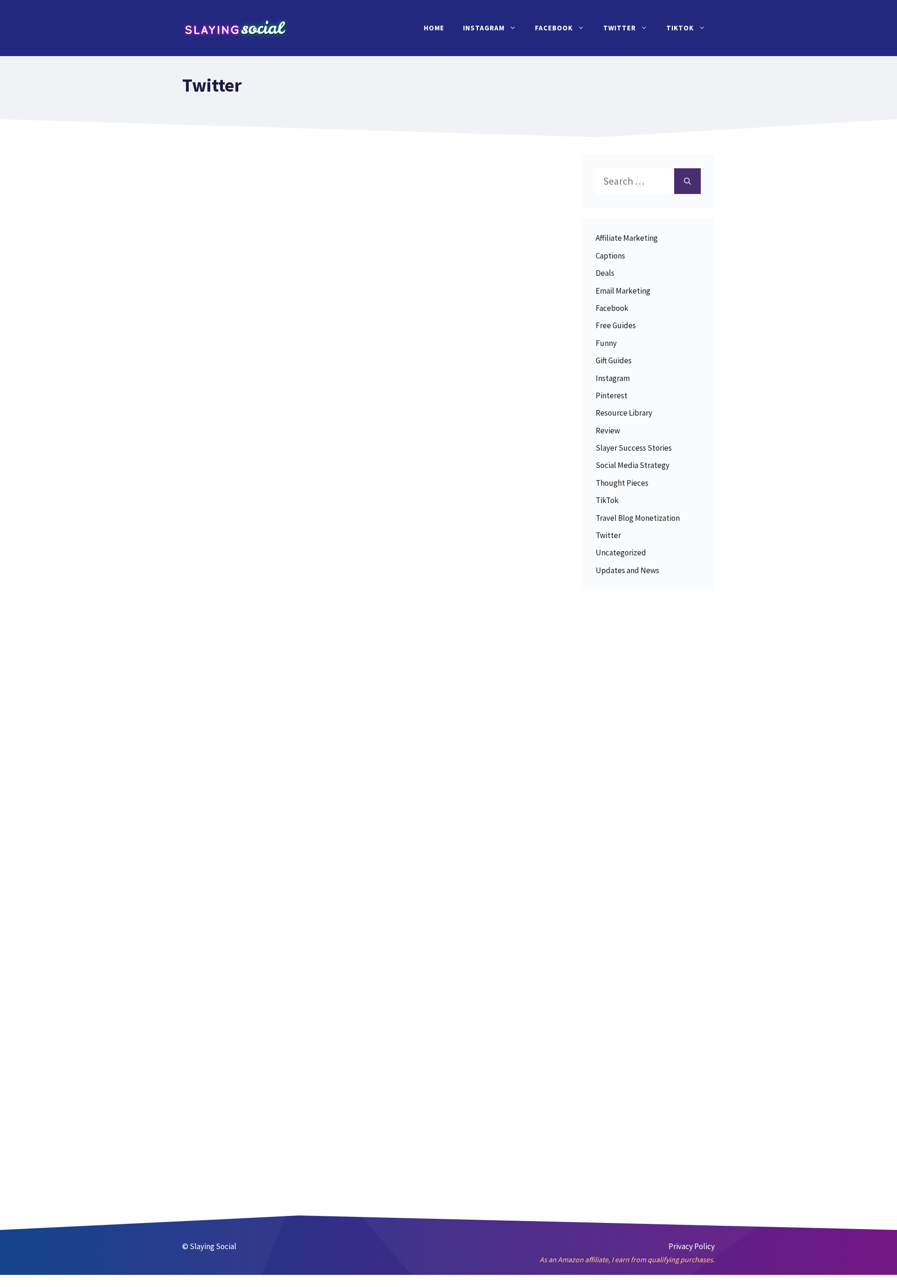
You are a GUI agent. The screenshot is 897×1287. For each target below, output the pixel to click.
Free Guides (616, 325)
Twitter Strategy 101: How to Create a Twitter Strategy (272, 564)
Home (434, 27)
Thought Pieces (622, 483)
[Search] (687, 181)
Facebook (554, 27)
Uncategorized (621, 552)
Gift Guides (614, 360)
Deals (605, 273)
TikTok (680, 27)
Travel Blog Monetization (638, 518)
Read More (246, 408)
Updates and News (627, 570)
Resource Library (624, 413)
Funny (606, 343)
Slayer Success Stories (634, 448)
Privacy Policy (692, 1246)
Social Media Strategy (632, 465)
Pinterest (611, 395)
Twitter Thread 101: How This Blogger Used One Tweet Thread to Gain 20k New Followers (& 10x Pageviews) (276, 300)
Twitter (619, 27)
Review (608, 430)
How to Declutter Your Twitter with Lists (276, 1056)
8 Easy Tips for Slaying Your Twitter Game (268, 810)
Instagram (484, 27)
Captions (610, 256)
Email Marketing (623, 291)
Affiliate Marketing (627, 238)
